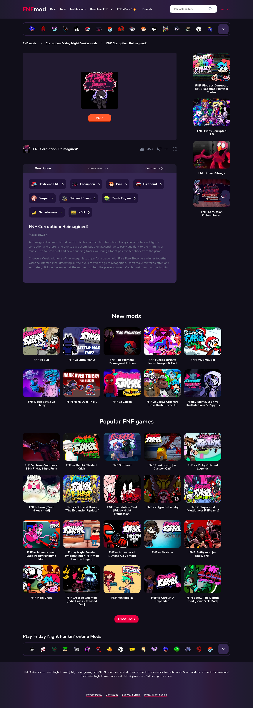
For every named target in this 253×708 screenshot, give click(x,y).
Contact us (112, 694)
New (63, 9)
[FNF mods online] (34, 9)
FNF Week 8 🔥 (126, 9)
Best (53, 9)
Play (99, 118)
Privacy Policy (94, 694)
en (222, 9)
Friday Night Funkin (155, 694)
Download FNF (99, 9)
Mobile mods (78, 9)
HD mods (146, 9)
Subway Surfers (131, 694)
